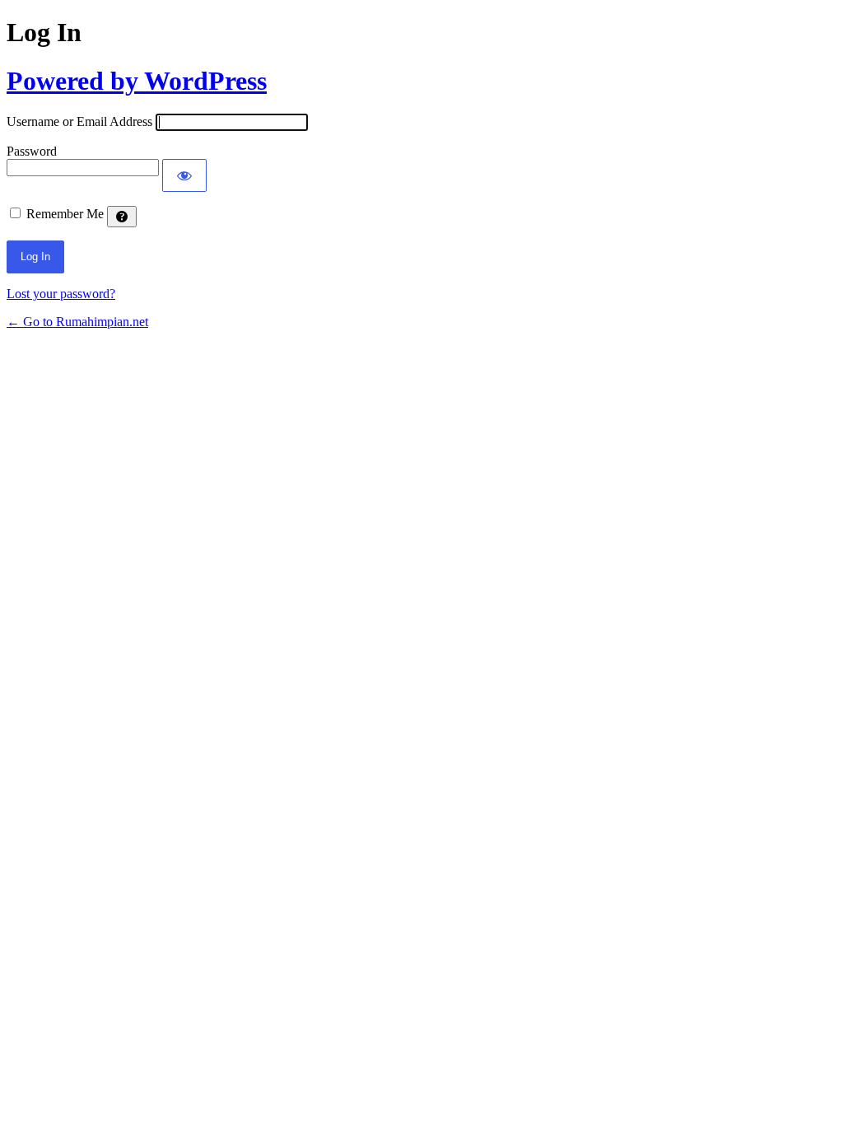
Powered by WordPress (137, 81)
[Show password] (184, 175)
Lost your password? (61, 294)
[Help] (122, 216)
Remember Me (65, 214)
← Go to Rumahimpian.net (77, 322)
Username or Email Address (79, 121)
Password (32, 151)
